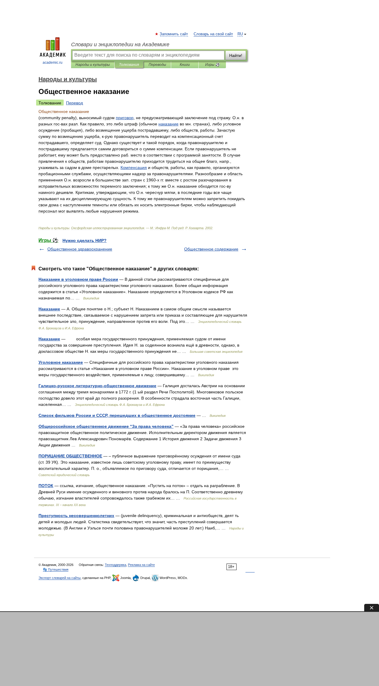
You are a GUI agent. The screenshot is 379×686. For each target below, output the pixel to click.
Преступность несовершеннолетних (76, 515)
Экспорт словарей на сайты (59, 578)
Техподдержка (115, 565)
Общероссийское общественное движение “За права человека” (106, 426)
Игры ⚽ (212, 65)
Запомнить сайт (174, 34)
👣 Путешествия (55, 569)
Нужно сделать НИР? (84, 240)
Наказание (49, 309)
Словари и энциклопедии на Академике (120, 44)
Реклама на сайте (141, 565)
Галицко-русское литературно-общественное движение (97, 385)
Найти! (235, 55)
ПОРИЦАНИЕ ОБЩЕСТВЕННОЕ (70, 456)
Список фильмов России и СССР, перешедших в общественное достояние (116, 415)
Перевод (74, 102)
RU (240, 34)
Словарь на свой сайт (213, 34)
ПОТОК (45, 485)
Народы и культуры (93, 65)
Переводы (157, 65)
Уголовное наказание (60, 362)
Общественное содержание (211, 249)
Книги (185, 65)
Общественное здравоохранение (79, 249)
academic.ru (52, 62)
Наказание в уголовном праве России (78, 279)
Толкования (129, 65)
